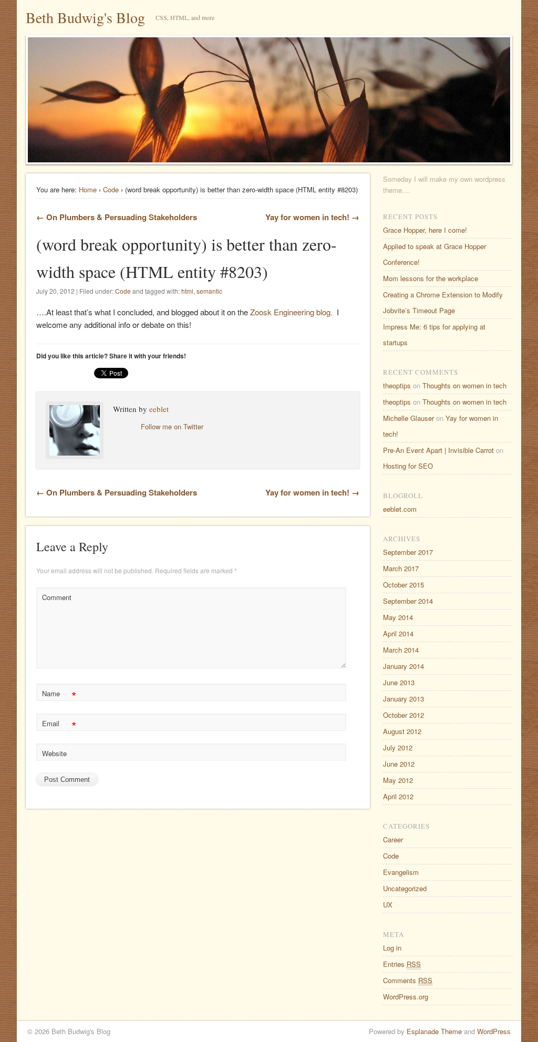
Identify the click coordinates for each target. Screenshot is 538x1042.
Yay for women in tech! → (312, 217)
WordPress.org (405, 997)
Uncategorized (405, 888)
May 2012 (398, 780)
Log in (392, 948)
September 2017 (408, 552)
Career (393, 839)
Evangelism (401, 872)
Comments (407, 980)
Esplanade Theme (434, 1031)
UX (387, 905)
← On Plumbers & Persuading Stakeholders (116, 217)
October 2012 (403, 715)
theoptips (397, 385)
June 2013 (399, 682)
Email (59, 725)
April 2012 (398, 796)
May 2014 (398, 617)
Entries (402, 964)
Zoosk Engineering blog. (291, 311)
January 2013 (403, 699)
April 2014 (398, 633)
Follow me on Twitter (172, 426)
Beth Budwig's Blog (85, 17)
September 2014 (408, 601)
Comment (56, 597)
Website (54, 753)
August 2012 (402, 731)
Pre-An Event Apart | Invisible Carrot (438, 450)
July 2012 (397, 747)
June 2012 (399, 764)
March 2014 (401, 650)
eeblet (159, 409)
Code (111, 189)
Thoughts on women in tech (464, 385)
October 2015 (403, 585)
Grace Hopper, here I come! (425, 230)
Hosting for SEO (408, 466)
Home (88, 189)
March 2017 (401, 568)
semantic (209, 290)
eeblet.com (400, 509)
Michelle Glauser (408, 418)
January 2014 (403, 666)
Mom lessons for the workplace (430, 278)
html (187, 290)
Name (59, 695)
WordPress (494, 1031)
